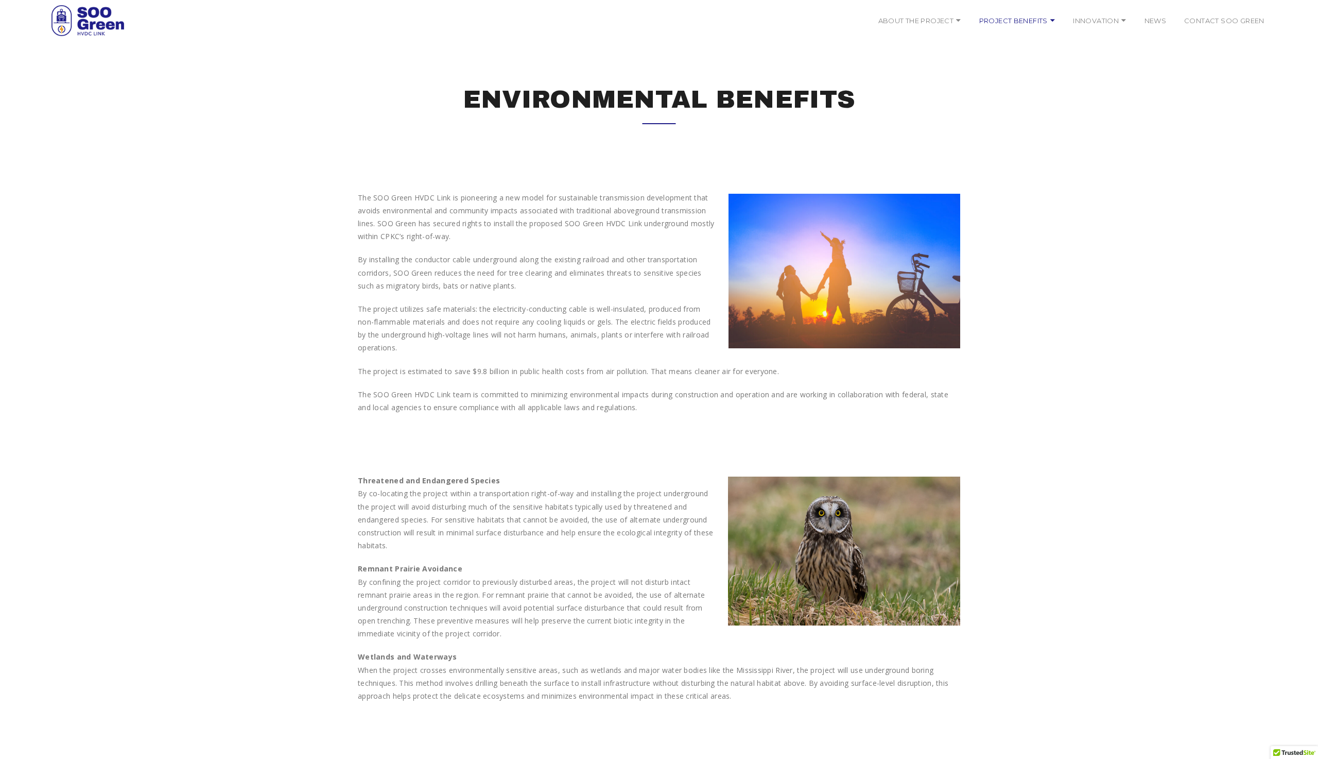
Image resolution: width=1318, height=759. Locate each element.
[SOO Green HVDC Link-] (87, 20)
